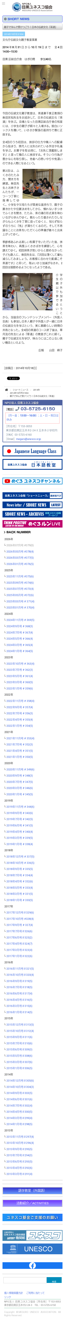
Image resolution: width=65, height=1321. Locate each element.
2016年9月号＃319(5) (19, 981)
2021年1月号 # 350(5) (19, 757)
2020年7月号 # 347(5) (19, 782)
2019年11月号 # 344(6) (20, 807)
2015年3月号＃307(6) (19, 1062)
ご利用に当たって (35, 1293)
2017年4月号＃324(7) (19, 944)
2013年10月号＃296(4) (20, 1143)
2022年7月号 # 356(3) (19, 713)
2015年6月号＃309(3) (19, 1050)
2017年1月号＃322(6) (19, 956)
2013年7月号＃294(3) (19, 1155)
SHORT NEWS (18, 19)
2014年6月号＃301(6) (19, 1099)
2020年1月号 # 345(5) (19, 794)
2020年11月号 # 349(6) (20, 770)
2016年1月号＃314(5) (19, 1012)
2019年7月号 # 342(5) (19, 819)
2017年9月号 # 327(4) (19, 925)
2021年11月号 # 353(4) (20, 738)
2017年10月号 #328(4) (20, 919)
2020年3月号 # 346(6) (19, 788)
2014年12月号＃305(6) (20, 1081)
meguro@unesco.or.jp (28, 439)
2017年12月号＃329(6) (20, 913)
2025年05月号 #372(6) (20, 595)
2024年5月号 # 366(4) (19, 639)
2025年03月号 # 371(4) (20, 602)
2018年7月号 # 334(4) (19, 875)
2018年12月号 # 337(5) (20, 857)
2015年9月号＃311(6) (19, 1037)
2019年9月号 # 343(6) (19, 813)
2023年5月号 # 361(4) (19, 676)
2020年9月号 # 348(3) (19, 776)
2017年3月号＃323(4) (19, 950)
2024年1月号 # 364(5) (19, 651)
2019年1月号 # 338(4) (19, 844)
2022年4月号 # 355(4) (19, 720)
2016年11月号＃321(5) (20, 969)
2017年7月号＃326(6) (19, 931)
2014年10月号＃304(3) (20, 1087)
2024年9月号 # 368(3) (19, 626)
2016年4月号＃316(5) (19, 1000)
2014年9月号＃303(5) (19, 1093)
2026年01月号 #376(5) (20, 564)
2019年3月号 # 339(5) (19, 838)
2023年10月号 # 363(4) (20, 664)
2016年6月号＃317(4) (19, 994)
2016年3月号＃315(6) (19, 1006)
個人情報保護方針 (13, 1293)
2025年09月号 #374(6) (20, 583)
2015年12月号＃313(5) (20, 1025)
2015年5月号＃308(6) (19, 1056)
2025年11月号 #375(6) (20, 577)
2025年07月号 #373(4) (20, 589)
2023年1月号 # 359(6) (19, 689)
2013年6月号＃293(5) (19, 1162)
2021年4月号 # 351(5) (19, 751)
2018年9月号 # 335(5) (19, 869)
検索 (54, 1281)
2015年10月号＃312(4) (20, 1031)
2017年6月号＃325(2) (19, 938)
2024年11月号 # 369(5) (20, 620)
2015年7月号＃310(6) (19, 1043)
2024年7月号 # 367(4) (19, 633)
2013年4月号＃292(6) (19, 1168)
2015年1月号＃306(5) (19, 1068)
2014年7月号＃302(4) (19, 1106)
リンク (7, 1297)
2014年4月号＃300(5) (19, 1112)
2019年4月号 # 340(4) (19, 832)
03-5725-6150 (38, 408)
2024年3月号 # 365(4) (19, 645)
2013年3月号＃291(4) (19, 1174)
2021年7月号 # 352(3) (19, 745)
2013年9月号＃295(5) (19, 1149)
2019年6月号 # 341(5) (19, 826)
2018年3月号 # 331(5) (19, 894)
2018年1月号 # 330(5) (19, 900)
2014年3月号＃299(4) (19, 1118)
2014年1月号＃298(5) (19, 1124)
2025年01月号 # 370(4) (20, 608)
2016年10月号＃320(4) (20, 975)
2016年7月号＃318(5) (19, 987)
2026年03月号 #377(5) (20, 558)
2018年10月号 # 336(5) (20, 863)
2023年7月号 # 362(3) (19, 670)
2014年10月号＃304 (13, 34)
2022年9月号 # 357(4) (19, 707)
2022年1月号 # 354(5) (19, 726)
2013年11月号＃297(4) (20, 1137)
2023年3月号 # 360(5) (19, 682)
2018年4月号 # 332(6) (19, 882)
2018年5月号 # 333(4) (19, 888)
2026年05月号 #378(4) (20, 552)
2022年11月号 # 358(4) (20, 701)
